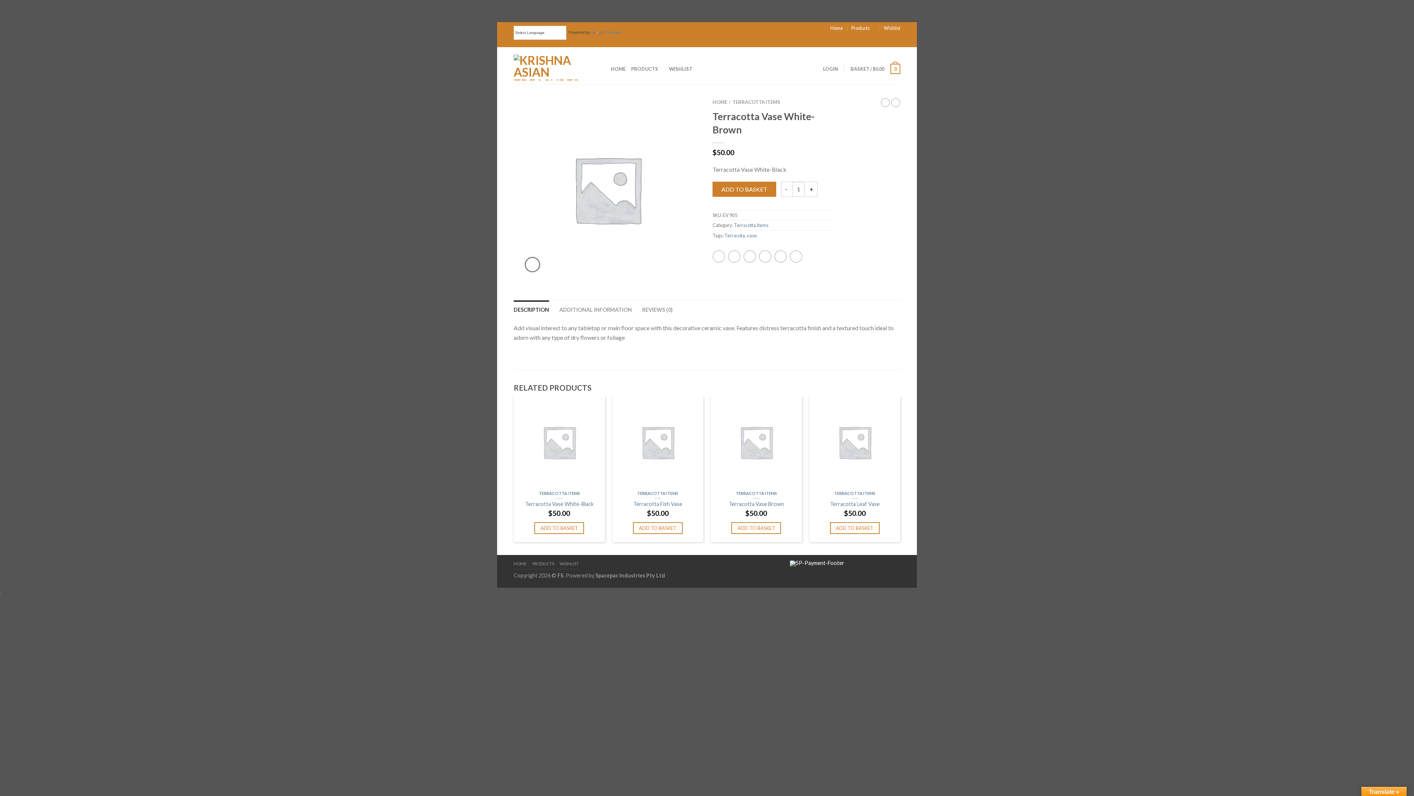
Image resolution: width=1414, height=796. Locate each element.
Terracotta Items (756, 102)
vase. (752, 235)
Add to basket (744, 189)
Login (830, 69)
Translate (613, 32)
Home (836, 28)
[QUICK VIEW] (559, 442)
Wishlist (892, 28)
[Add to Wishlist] (683, 114)
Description (531, 310)
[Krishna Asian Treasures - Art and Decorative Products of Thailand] (551, 65)
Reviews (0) (657, 310)
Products (860, 28)
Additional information (595, 310)
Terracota (734, 235)
